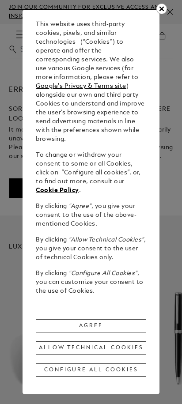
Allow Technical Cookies (91, 348)
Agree (91, 325)
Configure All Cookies (91, 370)
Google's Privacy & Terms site (81, 86)
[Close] (161, 9)
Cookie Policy (57, 190)
